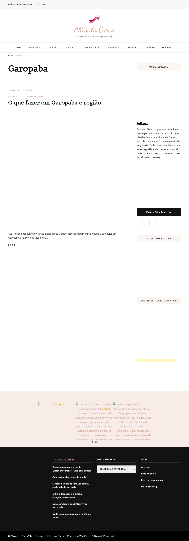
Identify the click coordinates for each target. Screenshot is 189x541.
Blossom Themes (57, 536)
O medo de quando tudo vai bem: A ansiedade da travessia (70, 485)
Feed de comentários (152, 480)
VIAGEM (69, 47)
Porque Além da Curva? (158, 212)
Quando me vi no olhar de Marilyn (69, 477)
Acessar (145, 467)
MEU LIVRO (167, 47)
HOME (19, 47)
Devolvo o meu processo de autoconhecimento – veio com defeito (71, 469)
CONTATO (42, 4)
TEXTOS (132, 47)
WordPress (84, 536)
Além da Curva (94, 29)
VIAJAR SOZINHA (91, 47)
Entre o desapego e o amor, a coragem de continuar (67, 496)
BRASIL (52, 47)
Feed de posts (148, 473)
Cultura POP (113, 47)
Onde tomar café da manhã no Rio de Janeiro (71, 516)
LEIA (10, 245)
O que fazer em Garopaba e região (54, 102)
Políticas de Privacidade (20, 4)
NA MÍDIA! (150, 47)
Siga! (95, 442)
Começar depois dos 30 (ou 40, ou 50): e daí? (69, 506)
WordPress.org (149, 486)
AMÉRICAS (34, 47)
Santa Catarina (35, 96)
